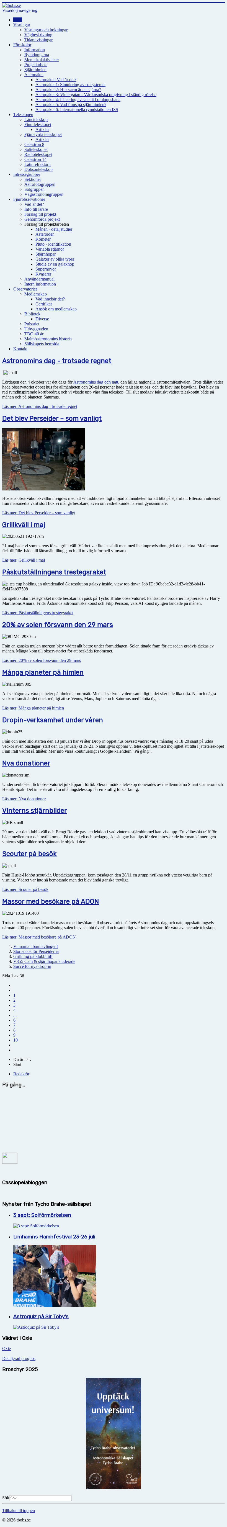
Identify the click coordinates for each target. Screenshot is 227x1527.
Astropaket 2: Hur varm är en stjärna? (68, 89)
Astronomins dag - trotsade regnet (56, 361)
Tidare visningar (38, 39)
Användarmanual (39, 279)
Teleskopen (23, 114)
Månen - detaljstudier (53, 229)
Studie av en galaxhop (54, 264)
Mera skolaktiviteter (41, 59)
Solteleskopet (36, 149)
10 (15, 1040)
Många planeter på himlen (43, 672)
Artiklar (42, 129)
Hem (17, 19)
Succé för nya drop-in (32, 966)
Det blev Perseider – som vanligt (52, 418)
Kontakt (20, 348)
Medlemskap (35, 294)
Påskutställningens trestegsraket (54, 572)
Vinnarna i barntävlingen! (35, 946)
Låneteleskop (36, 119)
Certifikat (43, 304)
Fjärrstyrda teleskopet (43, 134)
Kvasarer (43, 274)
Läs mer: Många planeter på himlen (33, 708)
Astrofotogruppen (39, 184)
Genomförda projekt (42, 219)
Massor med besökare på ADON (50, 901)
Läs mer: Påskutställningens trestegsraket (37, 612)
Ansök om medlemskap (56, 309)
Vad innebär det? (50, 299)
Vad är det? (34, 204)
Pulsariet (31, 324)
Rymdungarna (36, 54)
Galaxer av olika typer (54, 259)
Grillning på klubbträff (33, 956)
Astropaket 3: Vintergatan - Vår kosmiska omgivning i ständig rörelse (95, 94)
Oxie (6, 1348)
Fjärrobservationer (29, 199)
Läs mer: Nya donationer (24, 798)
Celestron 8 (34, 144)
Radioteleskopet (38, 154)
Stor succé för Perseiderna (36, 951)
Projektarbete (35, 64)
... (15, 1015)
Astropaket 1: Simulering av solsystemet (70, 84)
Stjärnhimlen (35, 69)
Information (34, 49)
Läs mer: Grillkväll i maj (23, 560)
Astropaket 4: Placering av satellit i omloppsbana (77, 99)
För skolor (22, 44)
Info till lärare (36, 209)
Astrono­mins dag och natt (95, 382)
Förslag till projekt (40, 214)
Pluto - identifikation (53, 244)
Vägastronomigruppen (43, 194)
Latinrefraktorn (37, 164)
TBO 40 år (33, 333)
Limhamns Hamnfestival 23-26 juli (55, 1237)
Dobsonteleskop (38, 169)
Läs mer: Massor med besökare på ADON (39, 937)
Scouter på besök (29, 854)
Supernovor (45, 269)
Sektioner (32, 179)
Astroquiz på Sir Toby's (41, 1316)
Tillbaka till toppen (18, 1510)
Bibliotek (32, 314)
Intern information (40, 284)
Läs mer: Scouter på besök (25, 889)
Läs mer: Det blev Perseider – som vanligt (38, 512)
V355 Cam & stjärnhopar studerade (44, 961)
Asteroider (44, 234)
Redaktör (21, 1073)
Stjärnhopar (45, 254)
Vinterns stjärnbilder (34, 810)
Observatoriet (25, 289)
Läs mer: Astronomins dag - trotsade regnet (39, 406)
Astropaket (33, 74)
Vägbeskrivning (38, 34)
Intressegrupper (26, 174)
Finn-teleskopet (37, 124)
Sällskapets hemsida (41, 343)
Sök (5, 1497)
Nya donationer (26, 763)
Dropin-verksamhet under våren (52, 720)
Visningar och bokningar (46, 29)
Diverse (42, 319)
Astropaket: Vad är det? (55, 79)
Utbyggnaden (36, 329)
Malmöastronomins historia (48, 338)
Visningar (21, 24)
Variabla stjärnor (49, 249)
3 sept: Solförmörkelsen (42, 1215)
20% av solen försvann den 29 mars (57, 625)
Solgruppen (34, 189)
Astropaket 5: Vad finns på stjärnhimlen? (70, 104)
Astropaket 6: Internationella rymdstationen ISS (76, 109)
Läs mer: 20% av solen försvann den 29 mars (41, 660)
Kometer (43, 239)
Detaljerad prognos (18, 1358)
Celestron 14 (35, 159)
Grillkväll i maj (23, 525)
